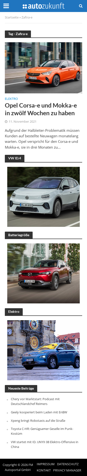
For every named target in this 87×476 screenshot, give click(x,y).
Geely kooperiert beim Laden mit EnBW (39, 412)
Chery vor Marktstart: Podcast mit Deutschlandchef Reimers (35, 401)
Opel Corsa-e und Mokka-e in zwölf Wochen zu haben (41, 109)
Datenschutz (68, 464)
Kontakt (44, 470)
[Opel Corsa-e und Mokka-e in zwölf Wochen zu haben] (43, 67)
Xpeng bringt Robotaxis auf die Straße (38, 420)
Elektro (11, 99)
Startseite (12, 17)
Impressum (46, 464)
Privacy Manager (67, 470)
